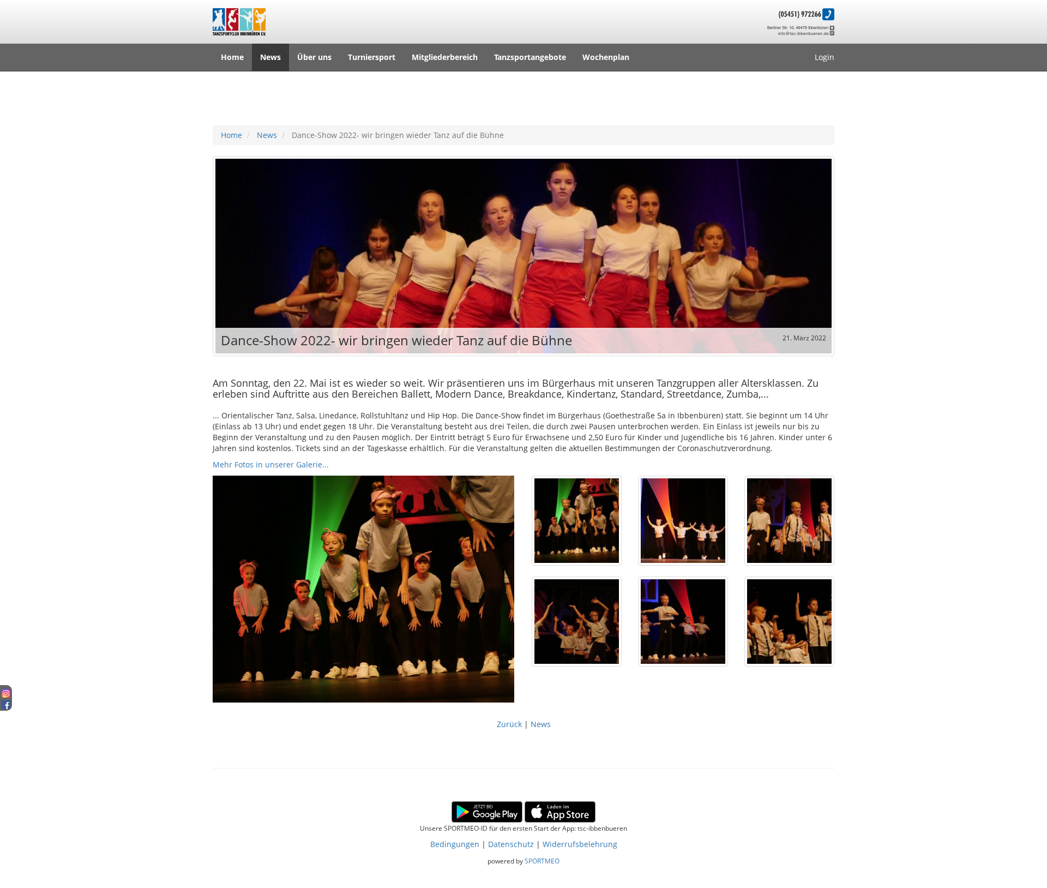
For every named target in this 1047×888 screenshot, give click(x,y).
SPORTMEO (542, 860)
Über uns (314, 57)
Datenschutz (511, 844)
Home (232, 57)
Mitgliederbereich (445, 57)
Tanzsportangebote (530, 57)
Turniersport (371, 57)
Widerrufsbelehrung (580, 844)
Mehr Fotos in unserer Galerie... (271, 464)
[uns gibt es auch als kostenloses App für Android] (487, 811)
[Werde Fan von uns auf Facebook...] (6, 703)
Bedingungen (454, 844)
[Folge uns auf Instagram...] (6, 692)
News (270, 57)
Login (824, 57)
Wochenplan (605, 57)
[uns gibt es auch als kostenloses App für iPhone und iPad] (560, 811)
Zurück (510, 724)
